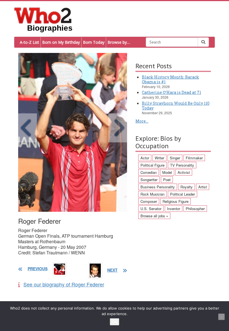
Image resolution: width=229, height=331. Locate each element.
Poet (167, 179)
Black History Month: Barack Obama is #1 (170, 79)
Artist (202, 186)
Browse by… (119, 42)
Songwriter (149, 179)
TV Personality (182, 165)
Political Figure (152, 165)
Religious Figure (176, 201)
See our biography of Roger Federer (63, 284)
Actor (144, 157)
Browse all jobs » (154, 215)
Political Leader (182, 194)
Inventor (173, 208)
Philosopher (195, 208)
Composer (148, 201)
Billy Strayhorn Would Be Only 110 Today (175, 106)
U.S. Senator (150, 208)
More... (141, 121)
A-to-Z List (29, 42)
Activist (184, 172)
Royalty (186, 186)
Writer (159, 157)
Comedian (148, 172)
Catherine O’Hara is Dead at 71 (171, 92)
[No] (221, 316)
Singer (175, 157)
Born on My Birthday (61, 42)
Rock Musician (152, 194)
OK (114, 322)
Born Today (93, 42)
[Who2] (43, 15)
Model (167, 172)
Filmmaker (194, 157)
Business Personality (157, 186)
